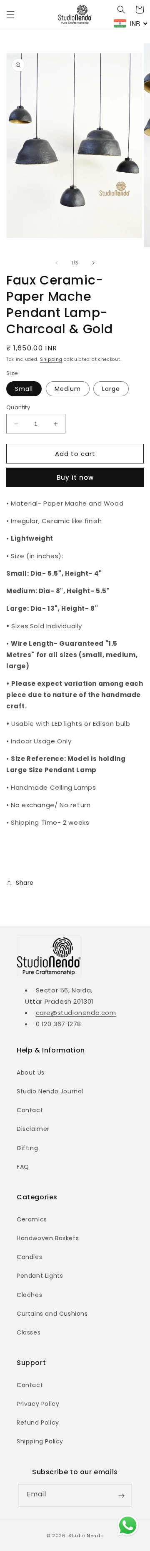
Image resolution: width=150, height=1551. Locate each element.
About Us (31, 1072)
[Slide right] (93, 263)
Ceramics (32, 1219)
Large (111, 389)
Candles (29, 1257)
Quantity (18, 407)
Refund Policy (38, 1422)
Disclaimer (33, 1129)
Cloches (29, 1295)
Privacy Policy (38, 1404)
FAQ (23, 1167)
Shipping (51, 359)
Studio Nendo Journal (50, 1091)
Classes (28, 1332)
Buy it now (75, 477)
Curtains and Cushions (52, 1313)
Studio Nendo (85, 1535)
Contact (30, 1110)
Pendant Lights (40, 1276)
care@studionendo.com (76, 1012)
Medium (68, 389)
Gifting (27, 1148)
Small (24, 389)
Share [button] (25, 883)
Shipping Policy (40, 1441)
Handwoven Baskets (48, 1238)
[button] (10, 14)
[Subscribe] (121, 1495)
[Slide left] (57, 263)
